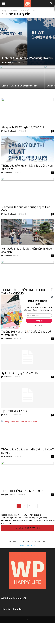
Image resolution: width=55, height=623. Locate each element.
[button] (38, 302)
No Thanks (38, 325)
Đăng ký (39, 321)
